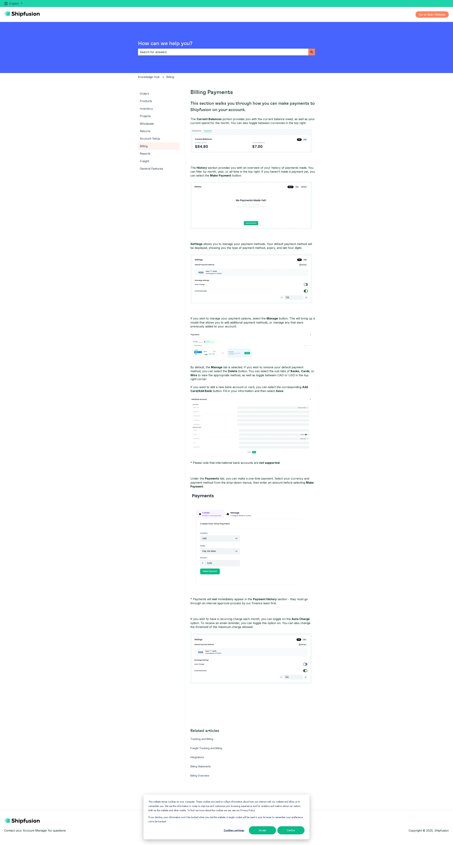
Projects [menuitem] (145, 116)
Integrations (197, 757)
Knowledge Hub (149, 77)
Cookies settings (234, 830)
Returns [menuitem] (145, 131)
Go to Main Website (432, 14)
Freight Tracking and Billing (206, 748)
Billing (170, 77)
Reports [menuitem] (145, 153)
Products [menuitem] (146, 101)
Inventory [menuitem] (146, 108)
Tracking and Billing (201, 738)
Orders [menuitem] (144, 93)
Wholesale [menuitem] (147, 123)
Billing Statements (200, 766)
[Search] (311, 52)
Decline (291, 830)
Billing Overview (199, 775)
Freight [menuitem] (144, 161)
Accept (262, 830)
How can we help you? (165, 43)
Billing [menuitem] (144, 146)
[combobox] (223, 52)
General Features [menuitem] (151, 168)
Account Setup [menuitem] (150, 138)
